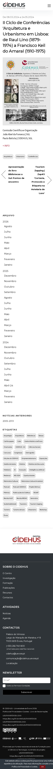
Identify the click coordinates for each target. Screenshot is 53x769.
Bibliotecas (31, 435)
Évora (6, 515)
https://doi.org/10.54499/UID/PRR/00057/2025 (22, 725)
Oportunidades (29, 475)
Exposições (43, 458)
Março (7, 253)
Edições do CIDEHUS (11, 458)
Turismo (7, 510)
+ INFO (6, 146)
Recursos (7, 592)
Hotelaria (7, 470)
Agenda (6, 618)
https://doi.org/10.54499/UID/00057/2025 (19, 719)
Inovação (22, 470)
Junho (7, 237)
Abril (6, 248)
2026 (5, 221)
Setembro (10, 292)
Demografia (30, 453)
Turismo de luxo (19, 510)
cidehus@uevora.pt (15, 653)
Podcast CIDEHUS (19, 487)
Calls (19, 441)
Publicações (9, 588)
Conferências (33, 156)
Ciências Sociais (34, 447)
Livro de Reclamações (39, 711)
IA (15, 470)
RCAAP (36, 492)
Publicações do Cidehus (21, 492)
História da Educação (36, 464)
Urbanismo (20, 156)
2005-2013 (8, 421)
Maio (6, 242)
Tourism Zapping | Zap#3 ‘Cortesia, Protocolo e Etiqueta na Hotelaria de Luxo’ (36, 180)
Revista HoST (8, 498)
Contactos (8, 597)
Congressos (18, 453)
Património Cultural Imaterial (32, 481)
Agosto (8, 226)
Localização (12, 663)
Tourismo (23, 504)
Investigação (9, 578)
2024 (5, 342)
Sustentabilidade (10, 504)
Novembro (10, 281)
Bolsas (41, 435)
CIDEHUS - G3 (20, 447)
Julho (7, 231)
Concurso (7, 453)
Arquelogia (8, 435)
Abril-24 (8, 385)
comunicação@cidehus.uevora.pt (22, 658)
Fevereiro (9, 259)
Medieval (7, 475)
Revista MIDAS (22, 498)
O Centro (7, 573)
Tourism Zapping (36, 504)
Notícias (7, 613)
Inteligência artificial (36, 470)
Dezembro (10, 275)
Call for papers (9, 441)
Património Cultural (11, 481)
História (22, 464)
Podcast (7, 487)
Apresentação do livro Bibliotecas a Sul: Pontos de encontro (16, 174)
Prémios (7, 492)
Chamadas (8, 447)
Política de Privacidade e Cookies (24, 766)
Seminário (34, 498)
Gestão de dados (10, 464)
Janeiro (8, 264)
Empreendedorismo (29, 458)
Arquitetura (8, 156)
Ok (42, 767)
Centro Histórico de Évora (33, 441)
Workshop (43, 510)
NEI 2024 (17, 475)
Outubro (9, 286)
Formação (8, 583)
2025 (5, 271)
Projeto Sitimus (34, 487)
